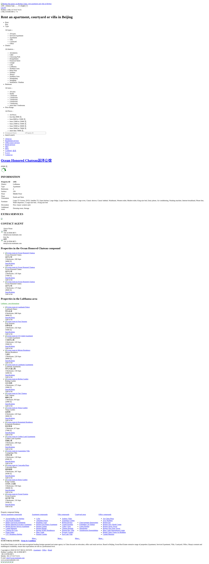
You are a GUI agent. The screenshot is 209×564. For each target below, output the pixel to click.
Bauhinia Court (41, 522)
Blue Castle (40, 532)
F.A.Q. (7, 153)
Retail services (10, 145)
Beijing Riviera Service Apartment (17, 526)
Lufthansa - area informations (10, 303)
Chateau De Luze (12, 530)
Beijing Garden (41, 526)
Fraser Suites (10, 532)
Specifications (10, 263)
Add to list (8, 265)
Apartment (37, 550)
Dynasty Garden (67, 532)
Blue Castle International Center (114, 530)
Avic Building (108, 521)
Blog (7, 148)
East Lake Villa (67, 534)
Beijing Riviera (67, 522)
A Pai (38, 519)
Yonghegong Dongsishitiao (88, 530)
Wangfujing (83, 528)
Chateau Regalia (67, 528)
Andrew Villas (67, 519)
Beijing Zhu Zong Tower (111, 528)
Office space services (12, 143)
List (3, 8)
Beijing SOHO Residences (45, 530)
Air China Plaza (108, 519)
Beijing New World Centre (112, 524)
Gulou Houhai (84, 526)
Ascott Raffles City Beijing (15, 519)
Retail (50, 550)
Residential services (12, 141)
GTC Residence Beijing (14, 534)
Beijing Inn (107, 522)
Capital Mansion (11, 528)
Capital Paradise (67, 524)
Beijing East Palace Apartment (46, 524)
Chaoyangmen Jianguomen (88, 522)
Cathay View (66, 526)
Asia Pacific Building (13, 521)
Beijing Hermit (41, 528)
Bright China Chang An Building (114, 532)
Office (44, 550)
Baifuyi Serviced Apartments (15, 522)
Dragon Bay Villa (68, 530)
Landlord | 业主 (10, 151)
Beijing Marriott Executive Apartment (18, 524)
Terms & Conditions (28, 541)
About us (8, 139)
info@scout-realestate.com (15, 558)
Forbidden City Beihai (87, 524)
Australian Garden (68, 521)
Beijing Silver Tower (110, 526)
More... (3, 538)
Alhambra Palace (42, 521)
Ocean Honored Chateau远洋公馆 (26, 160)
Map (6, 147)
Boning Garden (41, 534)
